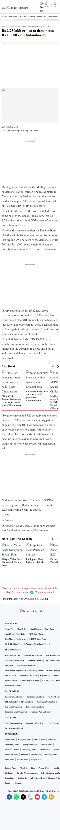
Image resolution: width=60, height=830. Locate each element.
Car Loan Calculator (13, 707)
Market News (39, 739)
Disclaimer (9, 773)
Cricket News (46, 744)
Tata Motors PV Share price (16, 639)
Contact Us (22, 778)
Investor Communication (27, 773)
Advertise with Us (37, 778)
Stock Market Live (12, 655)
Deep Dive (9, 665)
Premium (13, 16)
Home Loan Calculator (35, 707)
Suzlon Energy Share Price (15, 629)
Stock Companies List (13, 723)
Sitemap (51, 778)
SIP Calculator (27, 702)
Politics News (22, 759)
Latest (22, 16)
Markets (41, 16)
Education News (11, 754)
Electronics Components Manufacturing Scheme (24, 670)
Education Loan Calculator (16, 712)
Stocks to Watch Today (33, 655)
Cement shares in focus (29, 680)
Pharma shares (11, 680)
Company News (24, 739)
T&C (33, 768)
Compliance (9, 778)
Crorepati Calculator (35, 697)
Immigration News (30, 744)
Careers (8, 783)
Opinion (24, 754)
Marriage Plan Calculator (41, 712)
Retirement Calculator (46, 702)
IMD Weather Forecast (26, 665)
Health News (36, 754)
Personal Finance (12, 749)
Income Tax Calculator (14, 697)
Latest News (10, 739)
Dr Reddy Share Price (14, 644)
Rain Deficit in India (13, 685)
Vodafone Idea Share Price (37, 644)
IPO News (52, 739)
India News (12, 26)
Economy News (51, 754)
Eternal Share (10, 675)
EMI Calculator (11, 702)
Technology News (29, 749)
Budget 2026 (36, 759)
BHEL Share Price (38, 639)
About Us (24, 768)
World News (44, 749)
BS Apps (18, 783)
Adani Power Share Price (15, 634)
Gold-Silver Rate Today (14, 660)
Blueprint (53, 16)
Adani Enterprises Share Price (42, 629)
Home (4, 16)
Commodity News (12, 744)
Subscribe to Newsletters (35, 723)
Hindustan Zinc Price (28, 675)
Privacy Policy (44, 768)
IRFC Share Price (36, 634)
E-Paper (32, 16)
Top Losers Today (35, 660)
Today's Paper (10, 768)
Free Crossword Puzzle (14, 728)
